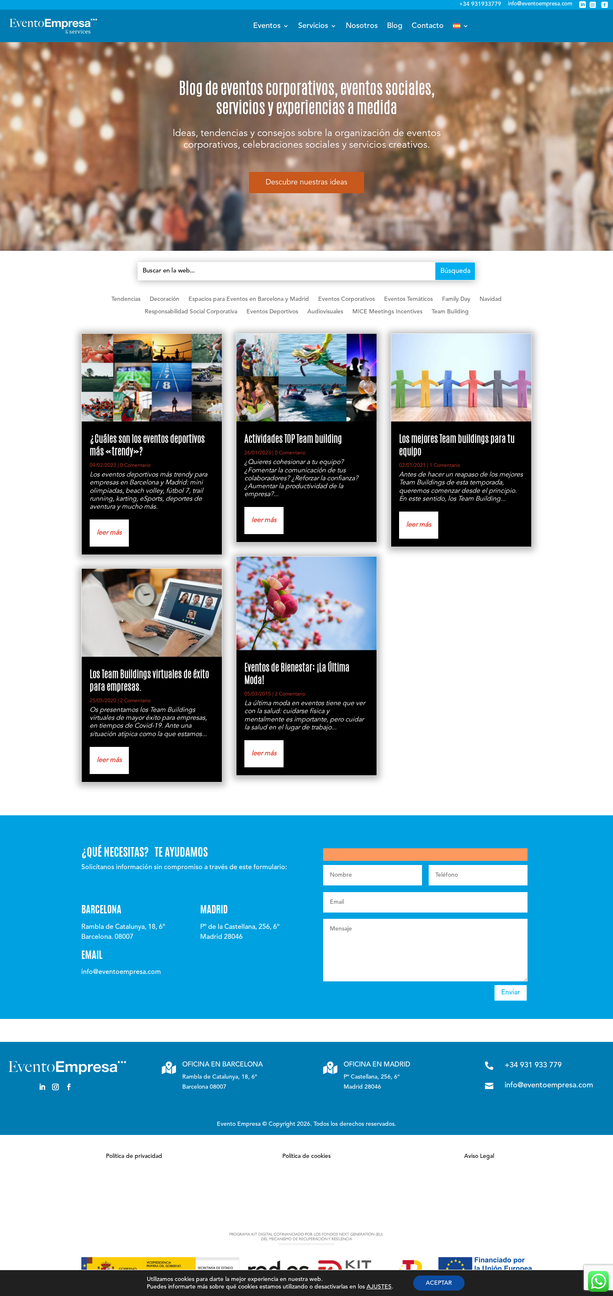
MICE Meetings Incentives (387, 312)
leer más (109, 532)
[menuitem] (461, 26)
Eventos (267, 26)
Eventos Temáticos (408, 299)
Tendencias (126, 299)
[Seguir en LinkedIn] (42, 1087)
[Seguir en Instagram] (55, 1087)
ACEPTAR (439, 1283)
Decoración (164, 299)
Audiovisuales (325, 312)
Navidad (491, 299)
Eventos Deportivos (272, 312)
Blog (394, 26)
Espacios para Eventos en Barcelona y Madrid (248, 299)
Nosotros (362, 26)
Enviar (510, 992)
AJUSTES (379, 1287)
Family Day (456, 299)
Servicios (313, 26)
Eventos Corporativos (346, 299)
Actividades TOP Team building (293, 440)
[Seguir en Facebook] (68, 1087)
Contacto (428, 26)
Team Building (450, 312)
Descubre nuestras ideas (306, 182)
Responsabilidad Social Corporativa (191, 312)
